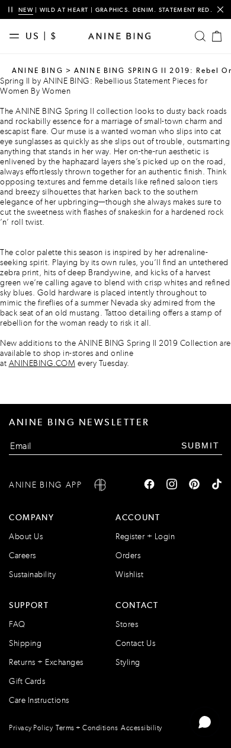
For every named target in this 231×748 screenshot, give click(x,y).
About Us (26, 536)
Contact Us (135, 643)
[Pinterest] (194, 485)
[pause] (10, 10)
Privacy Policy (31, 728)
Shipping (25, 643)
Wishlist (129, 574)
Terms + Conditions (87, 728)
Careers (22, 555)
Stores (127, 624)
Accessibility (141, 728)
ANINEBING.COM (42, 363)
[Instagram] (171, 485)
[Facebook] (149, 485)
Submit (200, 445)
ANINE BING (37, 70)
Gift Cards (27, 681)
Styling (128, 662)
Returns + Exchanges (46, 662)
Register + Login (145, 536)
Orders (128, 555)
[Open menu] (17, 36)
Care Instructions (39, 700)
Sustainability (32, 574)
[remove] (220, 10)
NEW (25, 10)
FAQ (17, 624)
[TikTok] (216, 485)
